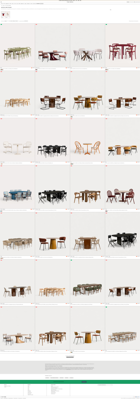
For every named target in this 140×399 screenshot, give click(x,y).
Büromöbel (34, 3)
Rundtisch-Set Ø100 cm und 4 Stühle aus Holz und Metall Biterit (112, 68)
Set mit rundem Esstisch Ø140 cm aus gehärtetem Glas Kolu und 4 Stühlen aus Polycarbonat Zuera (81, 257)
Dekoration (28, 3)
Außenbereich (7, 3)
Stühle (10, 3)
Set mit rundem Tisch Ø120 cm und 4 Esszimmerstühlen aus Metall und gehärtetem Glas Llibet (116, 210)
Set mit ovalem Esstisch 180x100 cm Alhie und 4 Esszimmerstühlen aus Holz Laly (79, 210)
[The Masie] (70, 2)
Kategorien (29, 384)
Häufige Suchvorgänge (30, 394)
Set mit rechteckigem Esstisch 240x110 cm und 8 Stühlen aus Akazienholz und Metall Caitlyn (11, 257)
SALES (2, 3)
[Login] (139, 2)
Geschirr (31, 3)
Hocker (13, 3)
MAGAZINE (38, 3)
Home (1, 5)
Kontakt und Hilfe (53, 384)
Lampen (25, 3)
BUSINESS (41, 3)
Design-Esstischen (68, 369)
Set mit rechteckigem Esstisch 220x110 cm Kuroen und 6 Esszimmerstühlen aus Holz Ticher (115, 257)
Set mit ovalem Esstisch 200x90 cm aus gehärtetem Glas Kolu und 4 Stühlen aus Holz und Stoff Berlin (117, 304)
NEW (4, 3)
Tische (15, 3)
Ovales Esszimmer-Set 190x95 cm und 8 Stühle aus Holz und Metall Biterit (9, 68)
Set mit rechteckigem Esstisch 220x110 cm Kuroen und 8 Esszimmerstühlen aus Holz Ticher (45, 210)
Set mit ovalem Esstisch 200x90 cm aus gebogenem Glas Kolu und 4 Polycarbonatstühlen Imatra (11, 304)
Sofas (17, 3)
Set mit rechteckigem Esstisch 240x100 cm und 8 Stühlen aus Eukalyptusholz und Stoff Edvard (81, 304)
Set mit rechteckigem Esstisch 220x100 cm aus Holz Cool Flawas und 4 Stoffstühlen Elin (45, 68)
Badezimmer (22, 3)
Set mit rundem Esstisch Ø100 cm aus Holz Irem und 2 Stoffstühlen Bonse (43, 257)
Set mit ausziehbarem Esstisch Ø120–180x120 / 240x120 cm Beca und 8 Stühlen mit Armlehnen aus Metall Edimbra (13, 210)
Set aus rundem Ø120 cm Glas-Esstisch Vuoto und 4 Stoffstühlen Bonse (78, 68)
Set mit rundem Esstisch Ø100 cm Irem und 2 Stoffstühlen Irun (77, 351)
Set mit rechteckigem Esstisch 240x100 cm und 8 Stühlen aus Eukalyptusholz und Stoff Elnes (116, 351)
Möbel (19, 3)
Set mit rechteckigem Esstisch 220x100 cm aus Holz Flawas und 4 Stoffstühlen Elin (10, 351)
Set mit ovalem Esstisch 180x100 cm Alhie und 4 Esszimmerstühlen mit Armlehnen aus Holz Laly (46, 351)
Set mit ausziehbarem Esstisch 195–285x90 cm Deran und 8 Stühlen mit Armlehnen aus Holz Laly (46, 304)
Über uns (5, 384)
